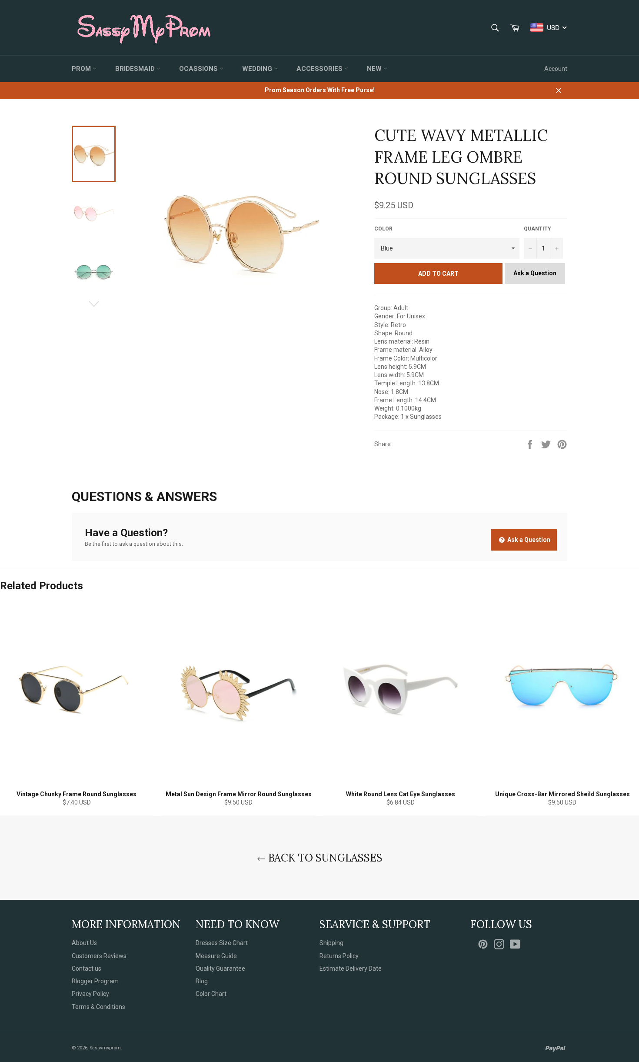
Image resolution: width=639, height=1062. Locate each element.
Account (555, 68)
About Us (84, 942)
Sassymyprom (105, 1048)
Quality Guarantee (220, 968)
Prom (82, 69)
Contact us (86, 968)
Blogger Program (95, 981)
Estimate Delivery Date (351, 968)
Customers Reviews (99, 955)
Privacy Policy (90, 993)
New (375, 69)
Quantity (537, 229)
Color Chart (211, 993)
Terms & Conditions (98, 1006)
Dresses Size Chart (222, 942)
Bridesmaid (135, 69)
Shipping (331, 942)
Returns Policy (339, 955)
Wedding (258, 69)
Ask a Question (534, 273)
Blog (202, 981)
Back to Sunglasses (324, 858)
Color (383, 229)
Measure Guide (216, 955)
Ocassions (199, 69)
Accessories (320, 69)
